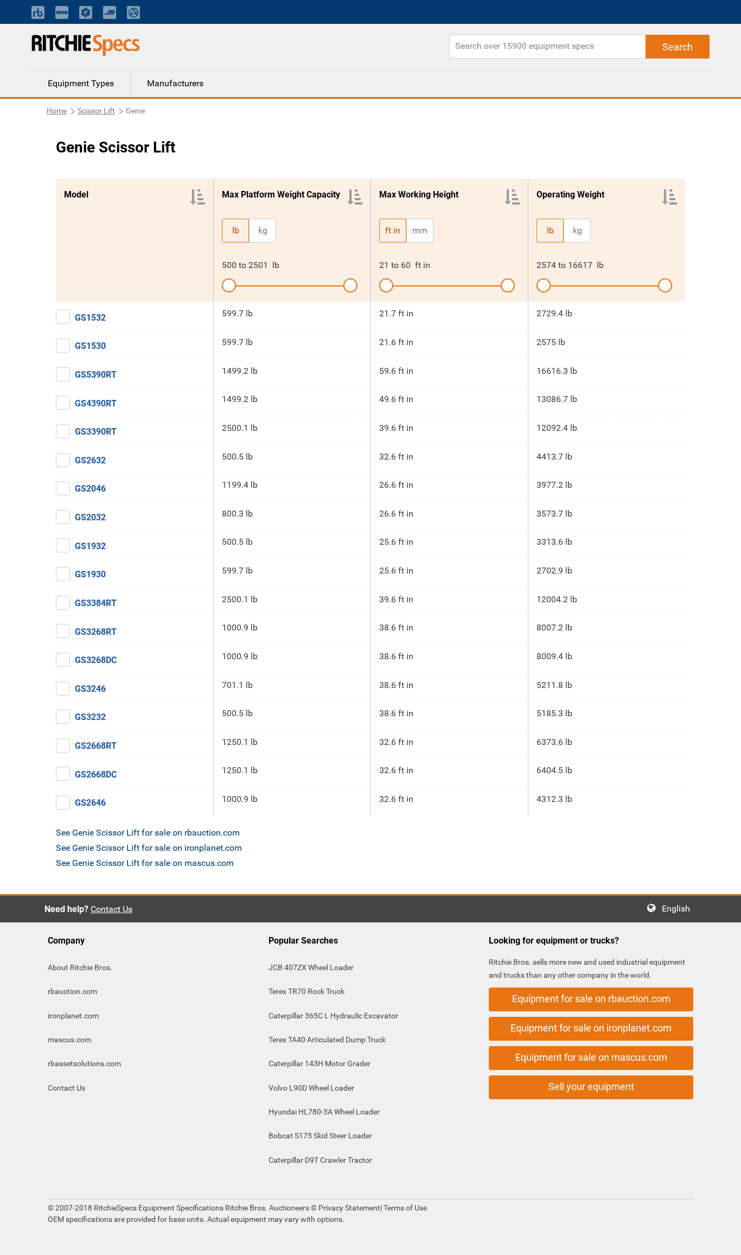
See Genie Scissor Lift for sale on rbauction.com (148, 832)
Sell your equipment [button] (591, 1086)
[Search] (678, 47)
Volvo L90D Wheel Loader (311, 1088)
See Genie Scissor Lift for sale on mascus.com (145, 863)
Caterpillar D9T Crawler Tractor (320, 1160)
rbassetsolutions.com (84, 1063)
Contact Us (111, 909)
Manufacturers (175, 83)
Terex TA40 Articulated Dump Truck (327, 1039)
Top (721, 1239)
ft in (392, 230)
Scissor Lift (96, 110)
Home (57, 110)
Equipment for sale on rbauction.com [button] (591, 998)
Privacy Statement (349, 1207)
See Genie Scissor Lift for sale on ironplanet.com (149, 848)
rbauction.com (72, 991)
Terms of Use (404, 1207)
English (679, 908)
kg (262, 230)
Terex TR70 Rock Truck (306, 991)
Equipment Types (81, 83)
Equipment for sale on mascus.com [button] (591, 1057)
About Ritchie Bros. (80, 967)
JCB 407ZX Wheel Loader (311, 967)
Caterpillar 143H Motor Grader (319, 1063)
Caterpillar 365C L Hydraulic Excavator (333, 1015)
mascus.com (69, 1039)
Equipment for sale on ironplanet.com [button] (591, 1028)
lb (235, 230)
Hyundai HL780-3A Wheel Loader (324, 1111)
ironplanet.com (73, 1015)
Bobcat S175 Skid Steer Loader (320, 1135)
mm (419, 230)
